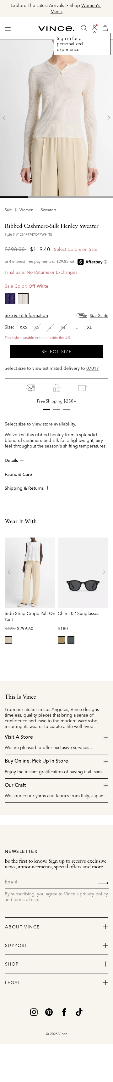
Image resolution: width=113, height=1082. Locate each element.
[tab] (14, 197)
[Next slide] (108, 117)
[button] (94, 28)
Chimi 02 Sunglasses (78, 613)
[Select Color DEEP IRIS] (10, 298)
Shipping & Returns (24, 488)
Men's (106, 11)
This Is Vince (20, 697)
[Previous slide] (4, 117)
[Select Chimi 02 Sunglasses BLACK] (71, 640)
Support (16, 945)
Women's (37, 5)
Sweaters (48, 209)
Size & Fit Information (26, 315)
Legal (13, 982)
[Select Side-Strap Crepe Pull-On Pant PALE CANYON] (8, 640)
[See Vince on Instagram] (34, 1011)
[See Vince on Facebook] (64, 1011)
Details (11, 461)
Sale (8, 209)
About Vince (22, 927)
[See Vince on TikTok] (79, 1011)
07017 (92, 368)
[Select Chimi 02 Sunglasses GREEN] (61, 640)
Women (26, 209)
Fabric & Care (18, 474)
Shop (12, 964)
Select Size (56, 351)
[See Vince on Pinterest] (49, 1011)
